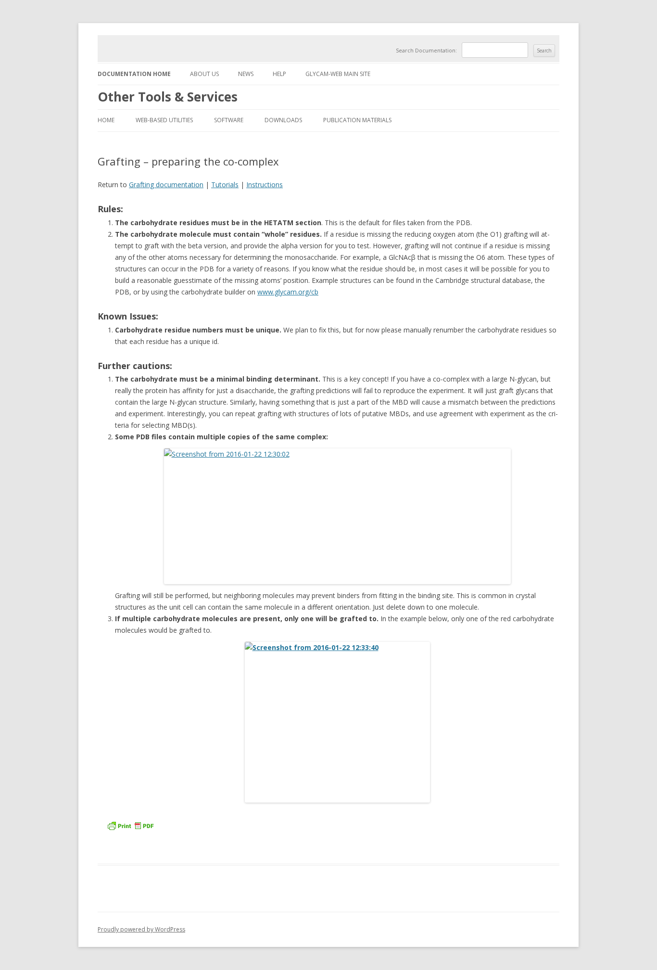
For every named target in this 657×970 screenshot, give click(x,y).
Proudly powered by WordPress (141, 929)
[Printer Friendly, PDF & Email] (131, 828)
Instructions (264, 184)
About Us (204, 74)
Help (279, 74)
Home (106, 120)
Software (228, 120)
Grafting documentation (166, 184)
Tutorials (225, 184)
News (245, 74)
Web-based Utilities (164, 120)
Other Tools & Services (168, 96)
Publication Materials (357, 120)
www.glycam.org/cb (287, 291)
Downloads (283, 120)
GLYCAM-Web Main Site (337, 74)
